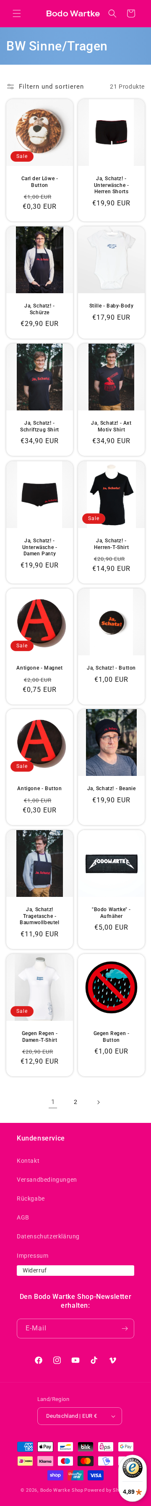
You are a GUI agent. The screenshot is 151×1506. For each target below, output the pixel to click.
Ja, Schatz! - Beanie (111, 788)
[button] (17, 13)
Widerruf (35, 1270)
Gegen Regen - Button (112, 1036)
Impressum (32, 1255)
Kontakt (28, 1160)
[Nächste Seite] (98, 1102)
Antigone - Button (39, 788)
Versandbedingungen (47, 1179)
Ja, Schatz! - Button (111, 668)
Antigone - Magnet (39, 668)
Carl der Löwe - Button (39, 182)
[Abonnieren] (124, 1328)
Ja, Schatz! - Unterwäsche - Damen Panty (39, 547)
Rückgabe (31, 1198)
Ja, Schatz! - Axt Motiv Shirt (111, 426)
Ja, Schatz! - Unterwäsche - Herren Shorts (111, 185)
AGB (23, 1217)
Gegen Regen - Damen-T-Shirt (40, 1036)
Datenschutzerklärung (48, 1236)
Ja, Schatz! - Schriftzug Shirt (39, 426)
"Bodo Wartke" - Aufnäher (111, 913)
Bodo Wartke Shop (61, 1490)
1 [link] (53, 1102)
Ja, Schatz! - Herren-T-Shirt (111, 544)
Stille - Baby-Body (111, 306)
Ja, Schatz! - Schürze (39, 309)
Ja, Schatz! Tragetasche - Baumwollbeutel (39, 916)
